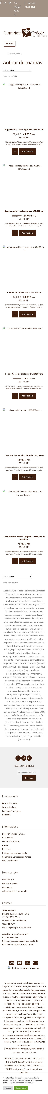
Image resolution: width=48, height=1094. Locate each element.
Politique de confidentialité (14, 853)
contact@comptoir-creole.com (16, 927)
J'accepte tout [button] (21, 1088)
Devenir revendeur (10, 937)
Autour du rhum (9, 807)
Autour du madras (10, 803)
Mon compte (8, 879)
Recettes (6, 849)
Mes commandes (9, 883)
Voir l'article (28, 151)
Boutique (6, 814)
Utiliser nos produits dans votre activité (20, 941)
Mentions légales (10, 860)
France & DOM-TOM (30, 968)
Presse (5, 845)
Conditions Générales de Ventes (16, 856)
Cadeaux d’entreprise (11, 811)
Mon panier (7, 887)
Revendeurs (7, 837)
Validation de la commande (14, 891)
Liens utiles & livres (11, 841)
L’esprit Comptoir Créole (13, 833)
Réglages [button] (8, 1088)
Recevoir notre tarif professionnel (17, 944)
